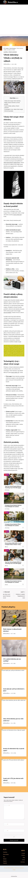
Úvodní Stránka (23, 854)
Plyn (4, 856)
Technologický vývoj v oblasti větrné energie (13, 109)
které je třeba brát (17, 214)
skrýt (17, 98)
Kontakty (23, 862)
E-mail (6, 830)
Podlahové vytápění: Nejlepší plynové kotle (20, 595)
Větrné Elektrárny (13, 52)
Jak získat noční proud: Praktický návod (6, 595)
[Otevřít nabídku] (23, 2)
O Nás (23, 859)
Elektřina (6, 52)
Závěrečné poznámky (8, 111)
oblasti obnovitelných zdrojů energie (12, 162)
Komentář (7, 805)
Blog (24, 857)
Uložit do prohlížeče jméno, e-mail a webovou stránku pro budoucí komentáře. (13, 835)
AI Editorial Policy (14, 876)
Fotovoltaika (6, 854)
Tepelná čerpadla (5, 862)
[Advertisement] (14, 19)
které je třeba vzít (15, 372)
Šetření (4, 858)
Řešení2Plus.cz (7, 64)
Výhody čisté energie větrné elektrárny (12, 100)
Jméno (6, 824)
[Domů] (4, 48)
